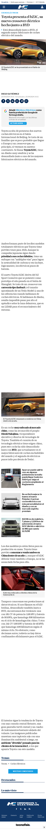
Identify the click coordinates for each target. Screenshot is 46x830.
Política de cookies (30, 816)
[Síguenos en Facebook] (16, 809)
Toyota (4, 764)
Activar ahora (16, 123)
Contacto (14, 815)
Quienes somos (4, 816)
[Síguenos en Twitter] (21, 809)
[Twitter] (8, 101)
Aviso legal (21, 816)
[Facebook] (3, 101)
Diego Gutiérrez (10, 94)
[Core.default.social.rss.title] (29, 809)
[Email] (26, 101)
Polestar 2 (30, 2)
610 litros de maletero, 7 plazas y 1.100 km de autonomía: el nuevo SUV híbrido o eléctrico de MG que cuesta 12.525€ (33, 525)
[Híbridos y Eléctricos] (23, 804)
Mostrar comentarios (23, 771)
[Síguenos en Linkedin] (25, 809)
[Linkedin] (12, 101)
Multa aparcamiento (18, 2)
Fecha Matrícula (41, 816)
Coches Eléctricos (9, 13)
